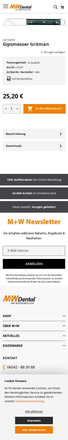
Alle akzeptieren (34, 430)
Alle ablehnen (34, 411)
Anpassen (34, 420)
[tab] (34, 316)
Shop (7, 316)
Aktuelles (11, 336)
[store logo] (21, 7)
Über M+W (11, 326)
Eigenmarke (13, 346)
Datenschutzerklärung (29, 401)
